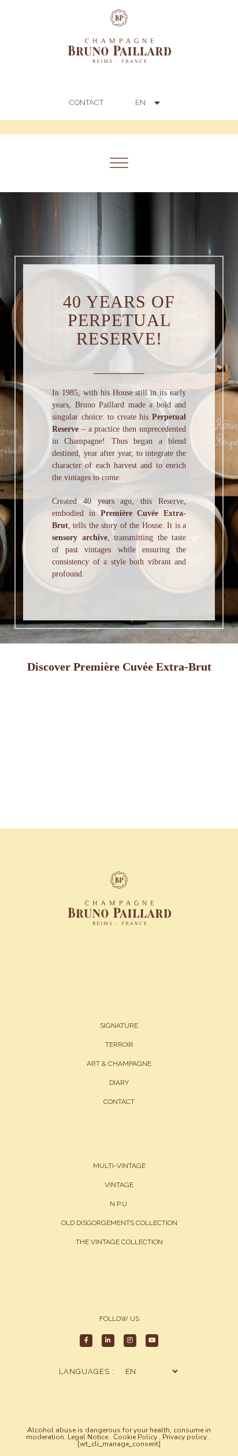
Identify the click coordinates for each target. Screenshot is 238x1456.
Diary (119, 1083)
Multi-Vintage (119, 1166)
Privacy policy (184, 1437)
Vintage (119, 1185)
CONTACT (86, 102)
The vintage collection (119, 1242)
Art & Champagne (119, 1064)
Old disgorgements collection (119, 1223)
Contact (119, 1102)
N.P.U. (119, 1204)
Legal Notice (88, 1437)
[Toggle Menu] (119, 163)
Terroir (119, 1044)
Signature (119, 1025)
